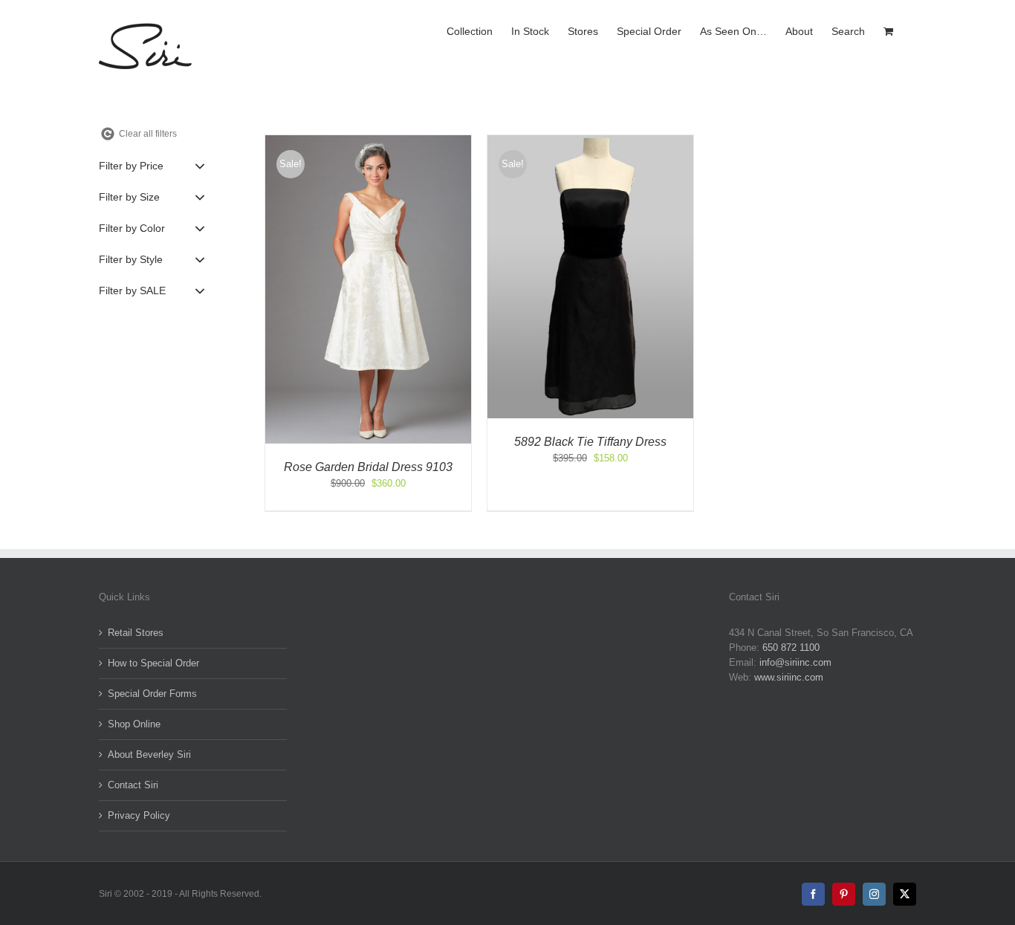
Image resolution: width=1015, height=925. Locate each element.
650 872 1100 (791, 647)
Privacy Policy (139, 815)
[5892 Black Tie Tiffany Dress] (590, 142)
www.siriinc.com (788, 677)
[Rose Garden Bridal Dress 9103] (368, 142)
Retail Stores (135, 632)
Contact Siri (133, 785)
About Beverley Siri (149, 754)
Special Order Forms (152, 693)
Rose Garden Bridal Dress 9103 (368, 467)
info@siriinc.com (795, 662)
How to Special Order (153, 663)
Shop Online (134, 724)
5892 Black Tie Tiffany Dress (590, 441)
